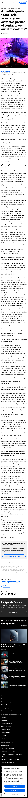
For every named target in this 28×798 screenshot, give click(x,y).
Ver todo (23, 626)
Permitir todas (14, 790)
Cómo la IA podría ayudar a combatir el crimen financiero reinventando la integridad (16, 655)
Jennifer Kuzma (5, 71)
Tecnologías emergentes (10, 8)
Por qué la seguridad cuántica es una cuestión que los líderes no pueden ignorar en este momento (17, 678)
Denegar (15, 786)
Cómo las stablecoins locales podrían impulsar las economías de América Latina (17, 685)
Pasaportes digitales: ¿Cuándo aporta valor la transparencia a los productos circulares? (16, 670)
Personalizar (15, 794)
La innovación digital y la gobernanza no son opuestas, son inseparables (17, 662)
